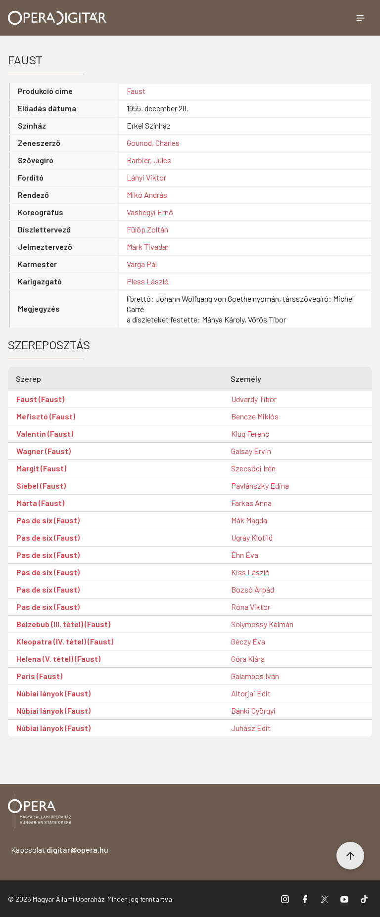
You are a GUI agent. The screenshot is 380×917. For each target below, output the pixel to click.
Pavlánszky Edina (260, 485)
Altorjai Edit (251, 693)
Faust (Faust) (40, 399)
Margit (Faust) (41, 468)
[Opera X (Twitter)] (324, 898)
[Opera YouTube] (344, 898)
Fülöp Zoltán (147, 229)
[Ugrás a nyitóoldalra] (57, 17)
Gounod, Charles (153, 142)
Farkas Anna (251, 502)
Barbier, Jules (149, 160)
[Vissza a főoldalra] (39, 813)
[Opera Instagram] (285, 898)
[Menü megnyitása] (360, 18)
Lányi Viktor (146, 177)
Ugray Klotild (252, 537)
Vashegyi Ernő (150, 212)
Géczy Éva (248, 641)
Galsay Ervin (251, 451)
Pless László (148, 281)
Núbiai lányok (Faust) (53, 693)
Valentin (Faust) (44, 433)
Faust (136, 90)
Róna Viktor (250, 606)
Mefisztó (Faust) (45, 416)
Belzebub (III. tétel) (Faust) (63, 624)
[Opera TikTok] (364, 898)
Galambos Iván (255, 676)
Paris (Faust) (39, 676)
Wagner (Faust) (43, 451)
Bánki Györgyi (253, 710)
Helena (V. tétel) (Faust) (58, 658)
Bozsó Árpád (252, 589)
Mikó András (147, 194)
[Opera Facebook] (305, 898)
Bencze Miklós (255, 416)
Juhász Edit (251, 728)
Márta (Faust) (40, 502)
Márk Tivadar (148, 246)
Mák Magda (249, 520)
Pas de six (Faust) (48, 520)
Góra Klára (248, 658)
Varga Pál (142, 264)
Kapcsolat (59, 849)
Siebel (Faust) (41, 485)
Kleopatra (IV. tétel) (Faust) (64, 641)
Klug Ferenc (250, 433)
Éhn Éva (244, 554)
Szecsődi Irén (253, 468)
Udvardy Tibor (254, 399)
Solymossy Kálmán (262, 624)
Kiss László (250, 572)
